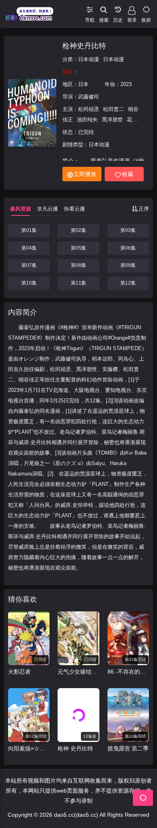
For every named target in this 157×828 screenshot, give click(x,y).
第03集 (128, 230)
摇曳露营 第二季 (128, 748)
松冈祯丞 (88, 109)
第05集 (78, 248)
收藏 (127, 174)
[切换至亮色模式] (146, 8)
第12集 (128, 283)
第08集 (78, 265)
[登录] (132, 8)
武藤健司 (88, 97)
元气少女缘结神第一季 (78, 671)
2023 (126, 84)
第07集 (29, 265)
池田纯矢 (87, 120)
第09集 (128, 265)
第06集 (128, 248)
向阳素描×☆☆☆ (29, 748)
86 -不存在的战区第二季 (128, 671)
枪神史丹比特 (84, 46)
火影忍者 (19, 671)
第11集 (78, 283)
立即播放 (85, 174)
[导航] (90, 8)
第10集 (29, 283)
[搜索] (104, 8)
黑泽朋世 (112, 120)
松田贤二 (113, 109)
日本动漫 (88, 59)
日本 (83, 84)
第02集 (78, 230)
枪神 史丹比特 (75, 748)
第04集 (29, 248)
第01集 (29, 230)
